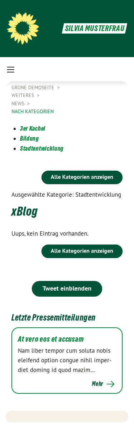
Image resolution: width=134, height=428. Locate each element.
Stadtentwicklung (42, 148)
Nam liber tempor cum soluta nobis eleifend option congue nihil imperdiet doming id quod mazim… (64, 360)
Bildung (29, 138)
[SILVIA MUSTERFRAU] (23, 28)
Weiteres (23, 95)
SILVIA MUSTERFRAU (95, 28)
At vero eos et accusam (51, 339)
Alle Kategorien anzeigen (82, 177)
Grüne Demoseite (33, 87)
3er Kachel (32, 128)
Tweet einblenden (67, 288)
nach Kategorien (32, 111)
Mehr (97, 383)
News (18, 103)
